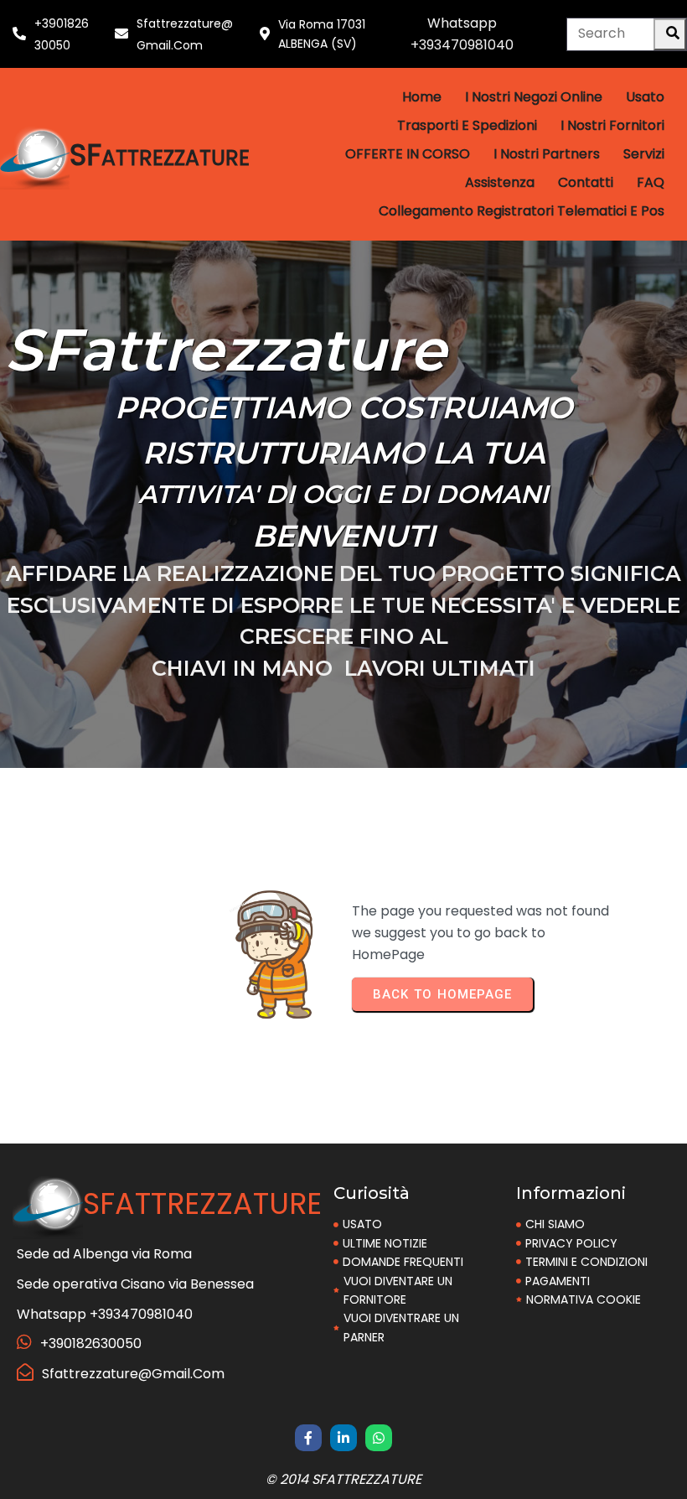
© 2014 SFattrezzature (343, 1479)
